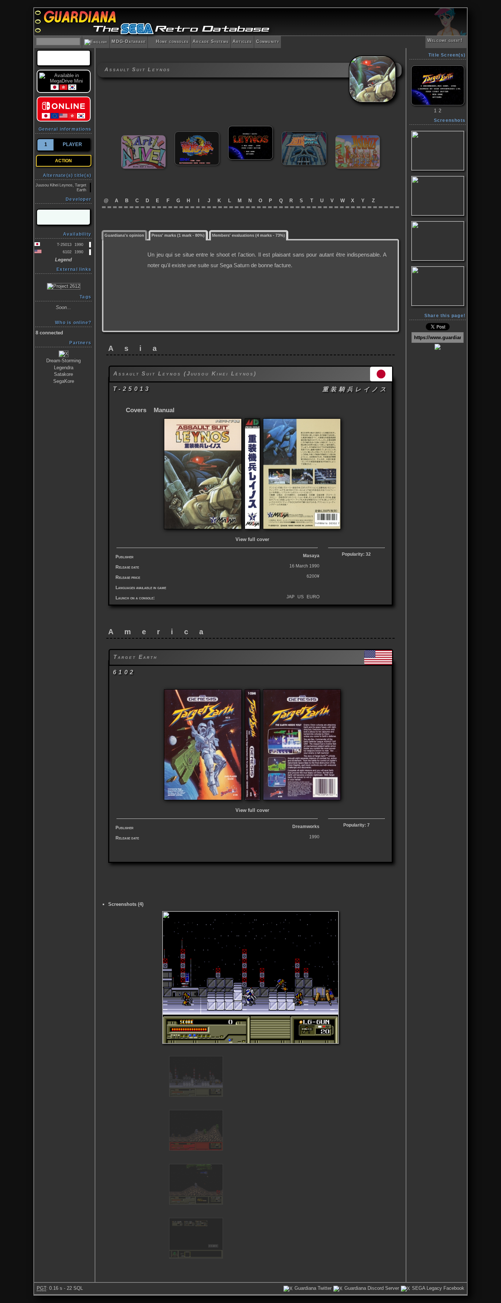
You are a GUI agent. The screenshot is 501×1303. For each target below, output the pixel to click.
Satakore (63, 374)
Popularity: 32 (356, 554)
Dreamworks (305, 826)
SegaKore (63, 381)
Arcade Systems (210, 41)
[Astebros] (304, 134)
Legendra (63, 367)
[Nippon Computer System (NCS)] (63, 217)
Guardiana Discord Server (371, 1288)
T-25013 (64, 244)
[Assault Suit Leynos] (250, 129)
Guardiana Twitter (312, 1288)
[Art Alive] (143, 138)
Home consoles (169, 41)
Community (267, 41)
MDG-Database (128, 41)
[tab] (124, 234)
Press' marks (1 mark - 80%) (178, 235)
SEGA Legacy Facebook (437, 1288)
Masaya (311, 555)
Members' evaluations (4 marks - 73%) (248, 235)
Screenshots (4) (125, 904)
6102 (67, 252)
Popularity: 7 (356, 825)
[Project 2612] (64, 285)
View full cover (252, 539)
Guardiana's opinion (124, 235)
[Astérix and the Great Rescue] (358, 138)
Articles (242, 41)
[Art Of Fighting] (197, 134)
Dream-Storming (63, 360)
